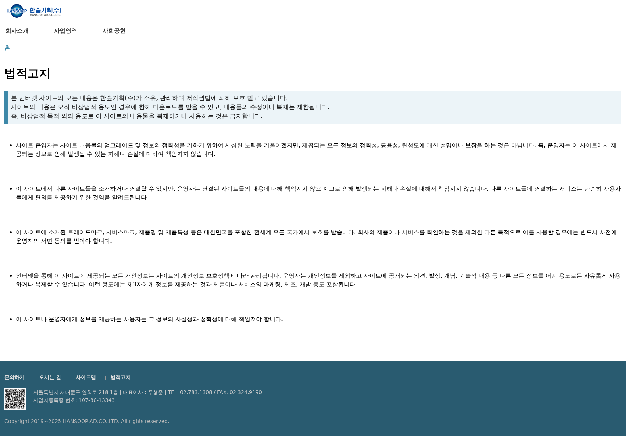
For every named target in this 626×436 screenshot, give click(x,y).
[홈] (33, 11)
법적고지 (120, 377)
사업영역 (65, 30)
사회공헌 (114, 30)
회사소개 (17, 30)
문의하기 (14, 377)
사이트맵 (86, 377)
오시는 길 (50, 377)
